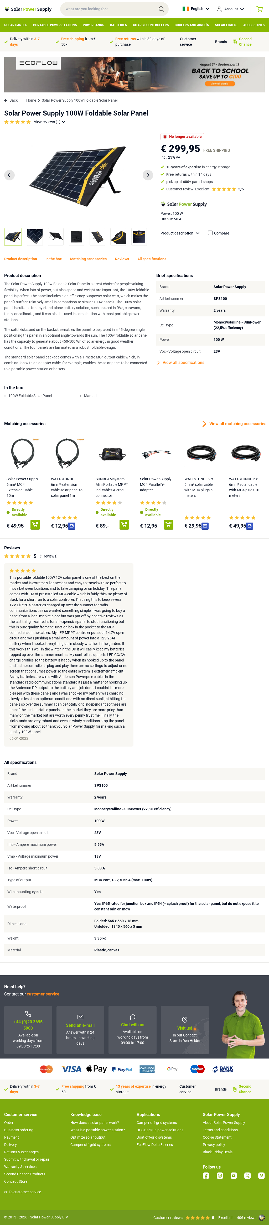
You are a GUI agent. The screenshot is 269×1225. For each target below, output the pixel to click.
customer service (43, 994)
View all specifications (183, 362)
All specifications (151, 259)
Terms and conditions (220, 1130)
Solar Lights (226, 25)
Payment (11, 1137)
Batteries (118, 25)
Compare (221, 233)
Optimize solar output (88, 1137)
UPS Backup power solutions (160, 1130)
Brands (221, 42)
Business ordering (18, 1130)
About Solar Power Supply (224, 1122)
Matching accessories (88, 259)
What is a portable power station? (97, 1130)
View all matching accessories (237, 423)
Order (8, 1122)
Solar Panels (15, 25)
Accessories (254, 25)
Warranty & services (20, 1167)
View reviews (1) (47, 122)
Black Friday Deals (217, 1152)
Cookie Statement (217, 1137)
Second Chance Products (24, 1174)
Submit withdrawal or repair (26, 1159)
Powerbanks (93, 25)
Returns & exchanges (21, 1152)
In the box (53, 259)
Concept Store (15, 1181)
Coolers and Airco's (192, 25)
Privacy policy (214, 1145)
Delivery (10, 1145)
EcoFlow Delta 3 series (155, 1145)
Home (31, 100)
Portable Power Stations (55, 25)
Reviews (122, 259)
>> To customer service (22, 1192)
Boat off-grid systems (154, 1137)
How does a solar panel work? (94, 1122)
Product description (177, 233)
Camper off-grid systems (90, 1145)
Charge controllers (151, 25)
